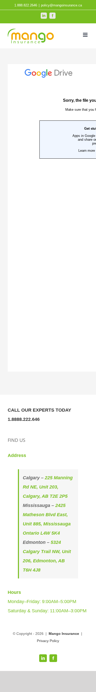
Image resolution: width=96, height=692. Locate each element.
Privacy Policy (48, 641)
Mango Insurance (64, 634)
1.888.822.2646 (25, 5)
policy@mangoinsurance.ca (61, 5)
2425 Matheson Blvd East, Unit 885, (45, 514)
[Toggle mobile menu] (85, 34)
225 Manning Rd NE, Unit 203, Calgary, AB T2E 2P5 (48, 487)
